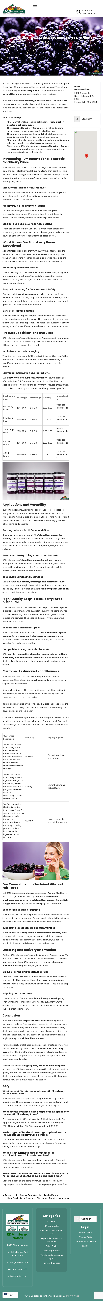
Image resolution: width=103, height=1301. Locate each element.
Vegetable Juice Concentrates (51, 1240)
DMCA (85, 1246)
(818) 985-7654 (89, 102)
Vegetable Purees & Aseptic (51, 1257)
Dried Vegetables (51, 1250)
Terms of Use (85, 1232)
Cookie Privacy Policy (85, 1241)
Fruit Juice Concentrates (51, 1232)
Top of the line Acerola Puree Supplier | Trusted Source (31, 1195)
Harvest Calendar (51, 1263)
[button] (86, 156)
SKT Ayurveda (72, 1295)
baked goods (47, 232)
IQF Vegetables (51, 1226)
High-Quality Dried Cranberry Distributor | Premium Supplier (38, 1198)
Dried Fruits (51, 1246)
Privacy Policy (85, 1237)
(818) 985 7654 (89, 13)
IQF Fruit (51, 1221)
